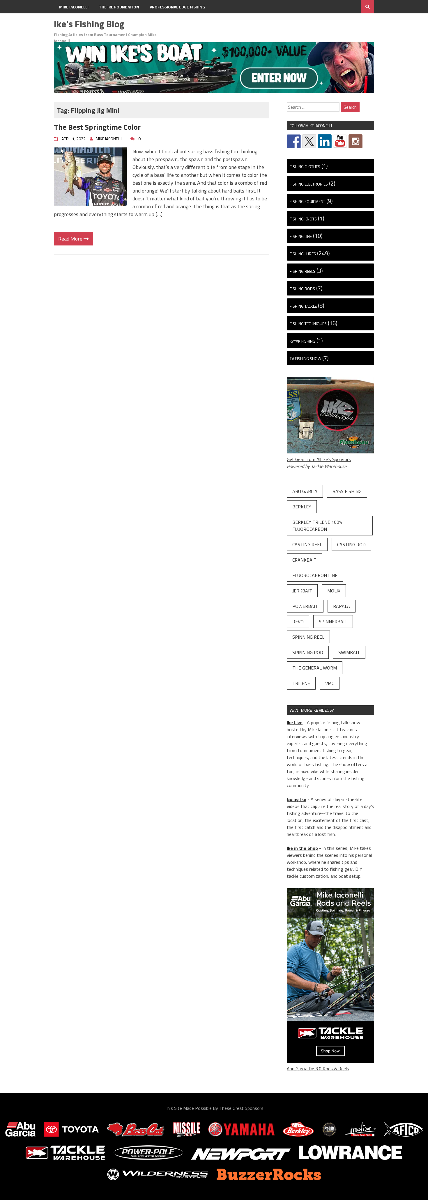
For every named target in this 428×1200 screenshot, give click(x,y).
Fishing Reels (302, 271)
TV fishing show (305, 358)
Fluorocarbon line (314, 575)
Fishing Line (301, 236)
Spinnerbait (333, 621)
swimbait (349, 652)
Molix (333, 590)
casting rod (351, 544)
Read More (71, 239)
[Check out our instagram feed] (355, 141)
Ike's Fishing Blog (89, 24)
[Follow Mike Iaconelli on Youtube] (340, 141)
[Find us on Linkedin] (325, 141)
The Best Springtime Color (97, 127)
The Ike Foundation (119, 7)
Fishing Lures (303, 254)
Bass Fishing (347, 491)
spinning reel (308, 636)
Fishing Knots (303, 219)
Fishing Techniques (308, 324)
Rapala (341, 606)
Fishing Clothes (305, 166)
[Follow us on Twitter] (309, 141)
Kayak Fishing (302, 341)
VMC (329, 683)
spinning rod (307, 652)
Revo (298, 621)
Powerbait (305, 606)
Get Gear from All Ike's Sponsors (319, 459)
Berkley (301, 506)
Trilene (301, 683)
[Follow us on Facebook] (294, 141)
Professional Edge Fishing (177, 7)
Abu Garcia (304, 491)
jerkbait (302, 590)
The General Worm (314, 667)
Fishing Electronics (309, 184)
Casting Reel (307, 544)
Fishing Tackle (303, 306)
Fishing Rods (302, 289)
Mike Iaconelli (74, 7)
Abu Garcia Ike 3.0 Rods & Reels (318, 1068)
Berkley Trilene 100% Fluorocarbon (317, 526)
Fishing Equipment (307, 201)
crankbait (304, 559)
